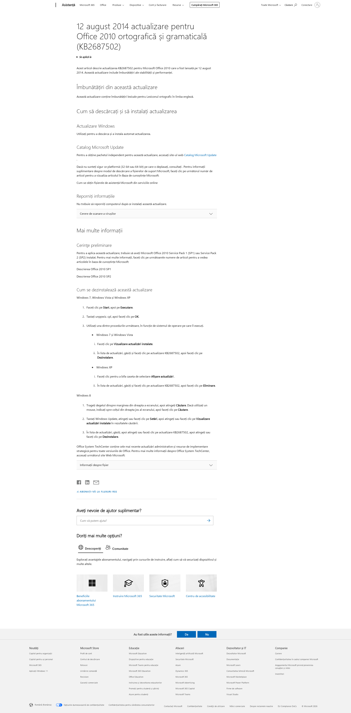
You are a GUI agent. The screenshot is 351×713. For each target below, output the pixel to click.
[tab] (90, 548)
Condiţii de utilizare (216, 706)
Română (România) (43, 704)
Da (186, 634)
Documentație (233, 659)
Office (103, 4)
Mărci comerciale (237, 706)
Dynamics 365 (182, 671)
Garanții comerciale (89, 682)
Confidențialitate (194, 706)
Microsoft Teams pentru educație (143, 665)
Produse (116, 4)
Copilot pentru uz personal (41, 659)
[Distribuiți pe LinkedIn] (86, 481)
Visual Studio (232, 694)
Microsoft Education (138, 653)
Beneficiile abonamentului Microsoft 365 (86, 600)
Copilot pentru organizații (40, 653)
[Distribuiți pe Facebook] (79, 481)
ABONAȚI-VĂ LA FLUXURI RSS (98, 491)
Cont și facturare (157, 4)
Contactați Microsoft (173, 706)
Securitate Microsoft (162, 596)
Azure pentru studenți (138, 694)
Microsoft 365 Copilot (185, 688)
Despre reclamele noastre (261, 706)
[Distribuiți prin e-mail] (94, 481)
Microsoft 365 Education (139, 671)
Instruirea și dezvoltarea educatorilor (145, 682)
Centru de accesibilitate (200, 596)
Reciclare (84, 676)
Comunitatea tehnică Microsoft (240, 671)
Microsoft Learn (233, 665)
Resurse (177, 4)
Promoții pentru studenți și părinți (144, 688)
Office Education (136, 676)
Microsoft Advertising (185, 682)
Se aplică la (85, 57)
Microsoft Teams (183, 694)
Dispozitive (135, 4)
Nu (207, 634)
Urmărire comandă (88, 671)
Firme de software (234, 688)
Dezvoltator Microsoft (236, 653)
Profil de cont (86, 653)
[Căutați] (208, 520)
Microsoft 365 (87, 4)
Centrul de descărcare (90, 659)
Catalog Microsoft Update (200, 155)
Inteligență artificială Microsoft (189, 653)
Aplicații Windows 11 (38, 671)
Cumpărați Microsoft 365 (204, 4)
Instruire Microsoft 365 (127, 596)
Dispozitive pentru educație (141, 659)
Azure (178, 665)
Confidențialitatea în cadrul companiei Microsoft (296, 659)
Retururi (84, 665)
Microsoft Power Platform (238, 682)
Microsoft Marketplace (237, 676)
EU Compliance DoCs (287, 706)
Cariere (278, 653)
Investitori (279, 673)
